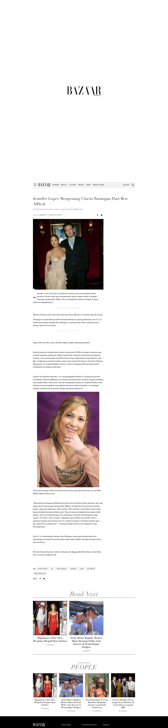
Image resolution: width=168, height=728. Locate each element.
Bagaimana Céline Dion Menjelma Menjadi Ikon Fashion (50, 639)
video (88, 185)
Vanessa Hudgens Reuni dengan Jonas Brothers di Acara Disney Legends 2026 (123, 704)
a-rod (82, 569)
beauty (64, 185)
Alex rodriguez (62, 569)
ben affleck (91, 569)
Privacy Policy (66, 725)
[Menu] (35, 185)
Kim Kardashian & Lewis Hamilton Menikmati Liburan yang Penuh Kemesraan (97, 704)
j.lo (52, 569)
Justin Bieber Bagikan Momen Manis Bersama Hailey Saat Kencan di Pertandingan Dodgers (86, 642)
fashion (55, 185)
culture (72, 185)
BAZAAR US (43, 215)
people (81, 185)
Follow (126, 185)
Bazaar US (76, 552)
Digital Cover (98, 185)
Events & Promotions (89, 725)
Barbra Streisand (40, 573)
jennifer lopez (42, 569)
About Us (106, 725)
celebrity (73, 569)
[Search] (133, 185)
